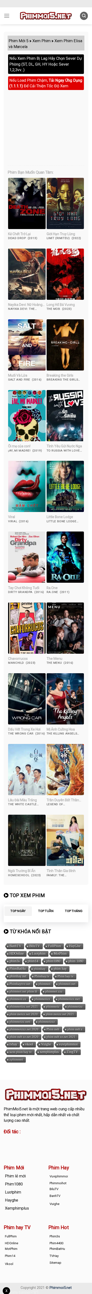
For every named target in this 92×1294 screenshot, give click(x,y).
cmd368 (43, 1140)
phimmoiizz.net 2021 (24, 1006)
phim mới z (74, 1029)
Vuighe (46, 1044)
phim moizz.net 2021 (60, 1014)
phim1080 (53, 961)
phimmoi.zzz (54, 991)
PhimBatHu (18, 969)
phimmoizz (75, 1006)
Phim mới (53, 1029)
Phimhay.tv (42, 976)
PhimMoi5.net (16, 1109)
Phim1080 (14, 1184)
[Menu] (7, 16)
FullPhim (54, 946)
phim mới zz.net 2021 (61, 1037)
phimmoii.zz (18, 999)
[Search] (84, 16)
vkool (29, 1044)
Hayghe (11, 1200)
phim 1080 (75, 961)
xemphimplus (49, 1052)
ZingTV (72, 1052)
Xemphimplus (17, 1208)
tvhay (13, 1044)
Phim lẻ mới (15, 1176)
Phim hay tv (66, 976)
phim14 (33, 961)
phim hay (60, 969)
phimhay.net (18, 976)
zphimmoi (16, 1059)
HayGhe (74, 946)
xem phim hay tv (21, 1052)
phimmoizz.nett (20, 1021)
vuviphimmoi (68, 1044)
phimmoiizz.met (69, 999)
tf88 (7, 1140)
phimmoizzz (47, 1021)
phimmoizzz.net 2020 (24, 1029)
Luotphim (39, 953)
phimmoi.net (67, 984)
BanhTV (15, 946)
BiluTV (34, 946)
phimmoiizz (42, 999)
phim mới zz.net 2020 (24, 1037)
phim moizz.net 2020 (24, 1014)
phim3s (15, 961)
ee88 (23, 1145)
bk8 (61, 1145)
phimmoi (45, 984)
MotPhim (60, 953)
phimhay (40, 969)
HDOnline (17, 953)
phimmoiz (53, 1006)
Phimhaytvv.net (20, 984)
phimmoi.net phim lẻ (23, 991)
